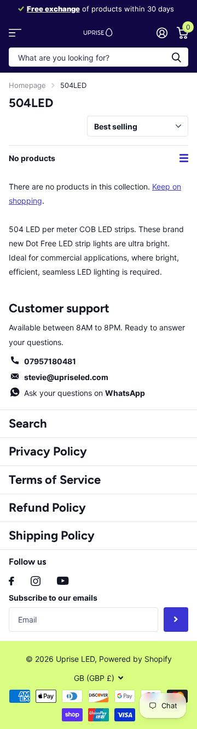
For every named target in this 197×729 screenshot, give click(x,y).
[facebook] (11, 581)
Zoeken (176, 57)
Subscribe (176, 619)
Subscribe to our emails (53, 597)
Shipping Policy (52, 535)
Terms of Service (55, 479)
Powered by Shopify (135, 658)
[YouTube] (62, 581)
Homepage (27, 85)
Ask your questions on (84, 393)
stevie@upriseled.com (66, 377)
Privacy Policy (48, 451)
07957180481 (50, 361)
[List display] (183, 158)
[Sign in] (161, 33)
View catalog (15, 32)
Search (28, 423)
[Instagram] (35, 581)
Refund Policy (47, 507)
